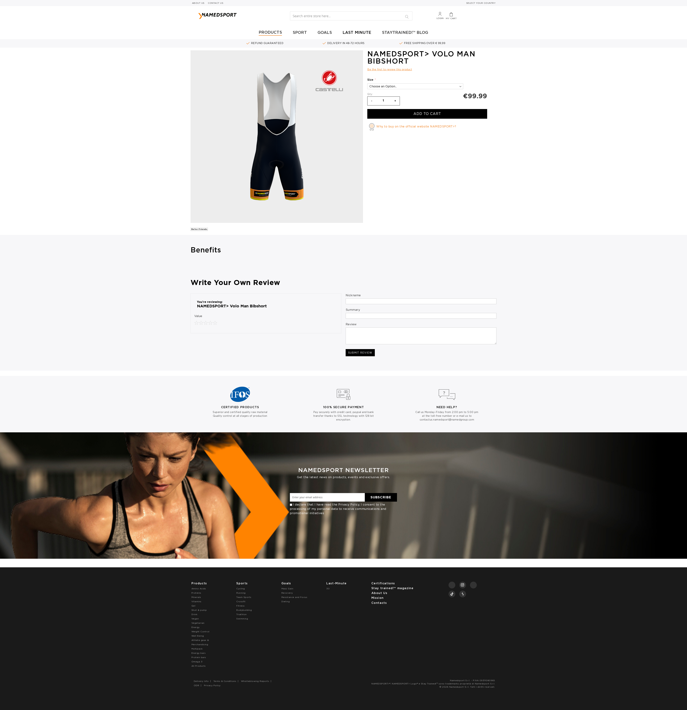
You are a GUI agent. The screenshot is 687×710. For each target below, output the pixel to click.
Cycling (240, 588)
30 (328, 588)
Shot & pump (199, 610)
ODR (196, 685)
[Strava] (462, 594)
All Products (198, 666)
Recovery (287, 592)
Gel (193, 605)
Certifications (383, 583)
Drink (194, 614)
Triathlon (241, 614)
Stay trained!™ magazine (392, 588)
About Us (379, 593)
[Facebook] (452, 585)
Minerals (196, 597)
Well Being (197, 635)
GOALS (325, 32)
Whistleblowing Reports (255, 681)
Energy (195, 627)
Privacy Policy (348, 504)
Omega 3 (196, 661)
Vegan (195, 618)
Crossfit (240, 601)
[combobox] (351, 15)
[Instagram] (462, 585)
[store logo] (236, 16)
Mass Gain (287, 588)
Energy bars (198, 653)
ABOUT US (198, 3)
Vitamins (196, 601)
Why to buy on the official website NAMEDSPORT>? (416, 126)
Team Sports (243, 597)
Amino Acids (198, 588)
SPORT (300, 32)
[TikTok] (452, 594)
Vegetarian (197, 623)
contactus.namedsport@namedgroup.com (447, 419)
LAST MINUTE (357, 32)
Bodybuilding (244, 610)
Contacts (379, 603)
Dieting (285, 601)
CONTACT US (215, 3)
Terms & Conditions (224, 681)
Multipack (197, 648)
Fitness (240, 605)
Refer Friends (199, 229)
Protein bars (198, 657)
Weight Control (200, 631)
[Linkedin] (473, 585)
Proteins (196, 592)
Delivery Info (201, 681)
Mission (377, 598)
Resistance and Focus (294, 597)
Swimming (242, 618)
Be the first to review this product (389, 69)
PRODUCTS (270, 32)
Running (240, 592)
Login (440, 18)
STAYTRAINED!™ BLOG (405, 32)
